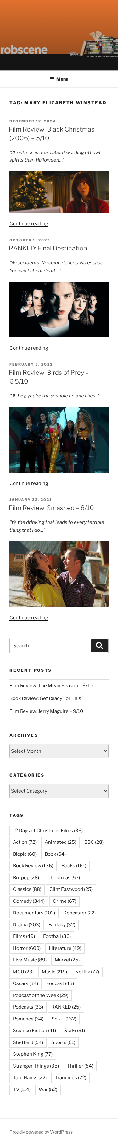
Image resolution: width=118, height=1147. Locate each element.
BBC (94, 842)
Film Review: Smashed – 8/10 (51, 508)
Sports (63, 1042)
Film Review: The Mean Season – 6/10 (51, 685)
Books (73, 866)
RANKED (66, 1007)
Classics (27, 889)
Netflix (87, 972)
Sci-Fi (64, 1019)
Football (57, 936)
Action (25, 842)
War (48, 1089)
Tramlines (70, 1077)
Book (55, 854)
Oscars (25, 983)
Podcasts (28, 1007)
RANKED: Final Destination (48, 248)
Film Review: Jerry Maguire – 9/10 (46, 711)
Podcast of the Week (40, 995)
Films (24, 936)
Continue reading (28, 224)
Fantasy (61, 925)
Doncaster (79, 913)
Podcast (60, 983)
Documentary (34, 913)
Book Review (33, 866)
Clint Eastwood (71, 889)
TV (22, 1089)
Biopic (25, 854)
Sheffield (28, 1042)
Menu (62, 79)
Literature (65, 948)
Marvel (67, 960)
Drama (26, 925)
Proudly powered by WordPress (41, 1131)
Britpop (26, 877)
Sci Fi (74, 1030)
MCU (23, 972)
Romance (28, 1019)
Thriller (80, 1066)
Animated (60, 842)
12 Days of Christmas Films (48, 830)
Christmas (63, 877)
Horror (27, 948)
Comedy (29, 901)
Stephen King (33, 1054)
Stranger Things (36, 1066)
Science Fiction (34, 1030)
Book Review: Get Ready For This (45, 698)
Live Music (30, 960)
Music (54, 972)
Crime (64, 901)
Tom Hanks (30, 1077)
